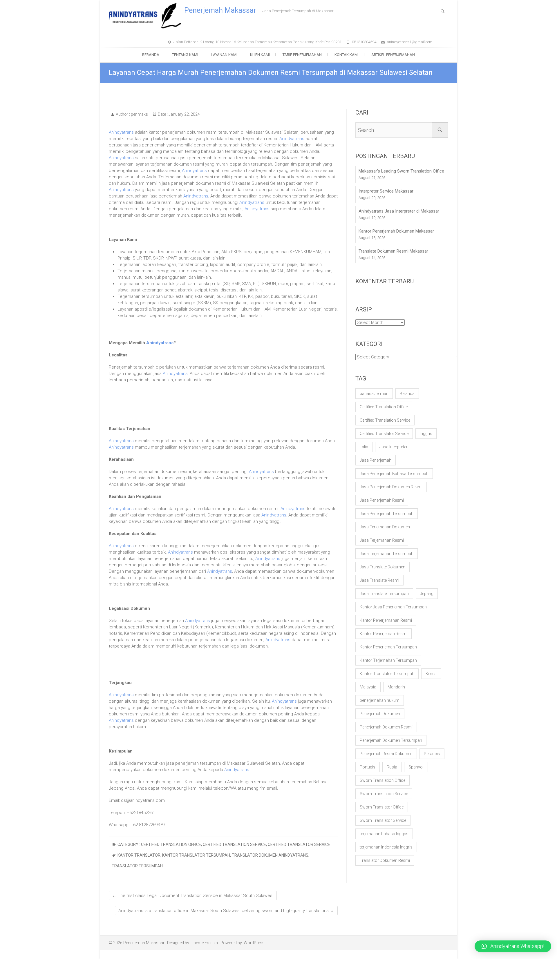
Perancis (432, 753)
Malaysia (368, 687)
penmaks (139, 114)
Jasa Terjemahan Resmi (382, 540)
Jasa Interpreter (393, 447)
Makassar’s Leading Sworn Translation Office (401, 171)
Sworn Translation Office (382, 780)
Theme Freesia (204, 942)
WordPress (254, 942)
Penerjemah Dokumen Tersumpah (391, 740)
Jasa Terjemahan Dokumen (385, 527)
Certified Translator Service (299, 844)
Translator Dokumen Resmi (385, 860)
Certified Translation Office (171, 844)
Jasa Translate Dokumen (382, 567)
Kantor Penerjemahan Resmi (386, 620)
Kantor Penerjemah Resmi (383, 633)
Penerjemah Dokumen (380, 713)
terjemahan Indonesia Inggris (386, 847)
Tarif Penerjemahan (302, 54)
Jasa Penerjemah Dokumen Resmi (391, 487)
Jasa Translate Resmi (379, 580)
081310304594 (364, 42)
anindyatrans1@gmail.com (409, 42)
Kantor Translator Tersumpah (196, 855)
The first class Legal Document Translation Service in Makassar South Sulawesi (192, 895)
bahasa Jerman (374, 393)
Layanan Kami (224, 54)
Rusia (392, 767)
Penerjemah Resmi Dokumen (386, 753)
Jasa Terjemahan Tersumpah (386, 553)
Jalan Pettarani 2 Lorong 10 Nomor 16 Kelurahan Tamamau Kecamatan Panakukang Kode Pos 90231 (257, 42)
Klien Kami (260, 54)
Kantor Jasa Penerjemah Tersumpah (393, 607)
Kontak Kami (346, 54)
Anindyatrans (121, 132)
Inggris (426, 433)
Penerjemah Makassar (220, 10)
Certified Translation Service (234, 844)
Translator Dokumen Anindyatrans (270, 855)
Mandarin (396, 687)
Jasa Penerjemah (375, 460)
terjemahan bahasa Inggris (384, 833)
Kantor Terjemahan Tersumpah (388, 660)
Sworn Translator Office (382, 807)
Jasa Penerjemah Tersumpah (386, 513)
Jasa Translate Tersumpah (384, 593)
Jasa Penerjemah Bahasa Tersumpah (394, 473)
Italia (364, 447)
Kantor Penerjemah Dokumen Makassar (396, 231)
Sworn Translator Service (383, 820)
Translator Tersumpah (137, 866)
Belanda (407, 393)
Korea (431, 673)
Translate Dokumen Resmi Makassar (393, 251)
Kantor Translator (138, 855)
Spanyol (416, 767)
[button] (513, 946)
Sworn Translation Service (384, 793)
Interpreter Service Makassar (386, 191)
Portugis (367, 767)
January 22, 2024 (184, 114)
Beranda (150, 54)
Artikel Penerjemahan (393, 54)
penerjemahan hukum (379, 700)
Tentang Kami (185, 54)
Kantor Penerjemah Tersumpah (388, 647)
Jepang (426, 593)
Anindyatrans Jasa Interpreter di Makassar (399, 211)
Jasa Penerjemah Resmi (382, 500)
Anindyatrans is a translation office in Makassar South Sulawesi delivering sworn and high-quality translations (226, 910)
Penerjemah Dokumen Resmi (386, 727)
